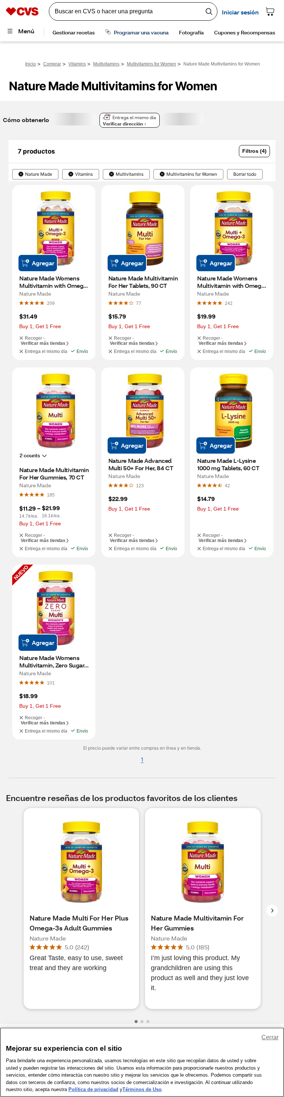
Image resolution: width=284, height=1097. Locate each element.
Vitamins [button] (84, 174)
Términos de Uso (142, 1089)
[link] (51, 303)
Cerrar (269, 1037)
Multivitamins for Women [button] (191, 174)
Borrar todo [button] (244, 174)
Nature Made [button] (38, 174)
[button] (254, 151)
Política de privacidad (93, 1089)
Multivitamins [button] (129, 174)
